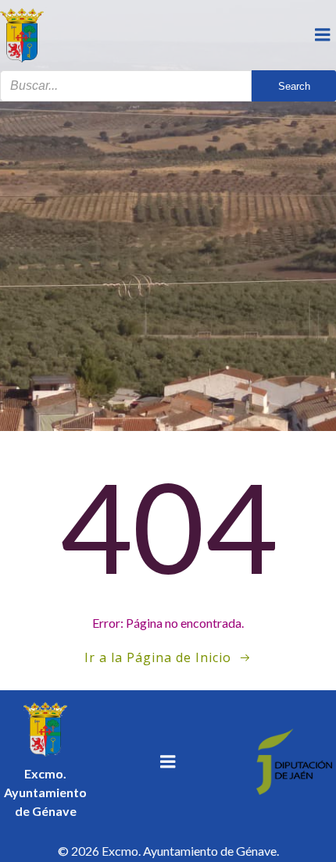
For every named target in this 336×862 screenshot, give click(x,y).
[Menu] (322, 35)
